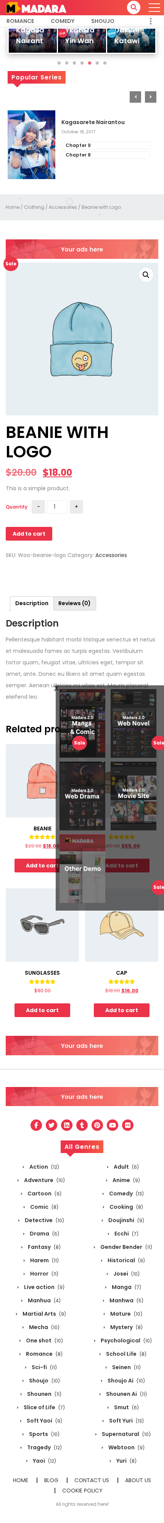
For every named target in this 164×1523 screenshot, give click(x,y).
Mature (125, 1314)
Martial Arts (43, 1314)
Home (12, 207)
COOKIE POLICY (82, 1490)
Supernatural (126, 1434)
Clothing (34, 207)
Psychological (126, 1340)
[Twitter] (51, 1125)
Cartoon (43, 1193)
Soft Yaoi (44, 1420)
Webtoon (126, 1447)
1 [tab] (59, 63)
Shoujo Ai (125, 1380)
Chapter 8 (78, 155)
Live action (43, 1287)
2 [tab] (67, 63)
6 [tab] (97, 63)
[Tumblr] (82, 1125)
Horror (43, 1274)
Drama (44, 1233)
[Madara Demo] (36, 7)
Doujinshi (125, 1220)
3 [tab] (74, 63)
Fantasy (44, 1247)
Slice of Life (44, 1407)
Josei (126, 1274)
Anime (125, 1180)
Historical (125, 1260)
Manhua (44, 1300)
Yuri (126, 1461)
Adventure (44, 1180)
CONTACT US (91, 1480)
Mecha (43, 1327)
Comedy (62, 21)
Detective (44, 1220)
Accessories (63, 207)
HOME (20, 1480)
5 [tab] (89, 63)
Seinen (126, 1367)
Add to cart (29, 534)
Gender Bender (125, 1247)
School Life (125, 1354)
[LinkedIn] (66, 1125)
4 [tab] (82, 63)
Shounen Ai (126, 1394)
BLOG (51, 1480)
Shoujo (102, 21)
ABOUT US (138, 1480)
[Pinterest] (97, 1125)
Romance (20, 21)
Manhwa (125, 1300)
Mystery (126, 1327)
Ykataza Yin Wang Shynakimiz (85, 40)
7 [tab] (105, 63)
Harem (44, 1260)
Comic (43, 1207)
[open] (154, 7)
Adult (126, 1167)
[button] (146, 275)
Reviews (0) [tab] (74, 603)
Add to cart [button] (42, 865)
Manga (126, 1287)
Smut (126, 1407)
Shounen (43, 1394)
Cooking (125, 1207)
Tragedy (44, 1447)
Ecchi (125, 1233)
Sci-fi (44, 1367)
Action (43, 1167)
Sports (43, 1434)
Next (150, 97)
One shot (44, 1340)
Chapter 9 (78, 145)
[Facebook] (36, 1125)
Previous (135, 97)
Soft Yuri (126, 1420)
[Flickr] (127, 1125)
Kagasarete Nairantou (93, 122)
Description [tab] (31, 603)
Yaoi (44, 1461)
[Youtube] (112, 1125)
